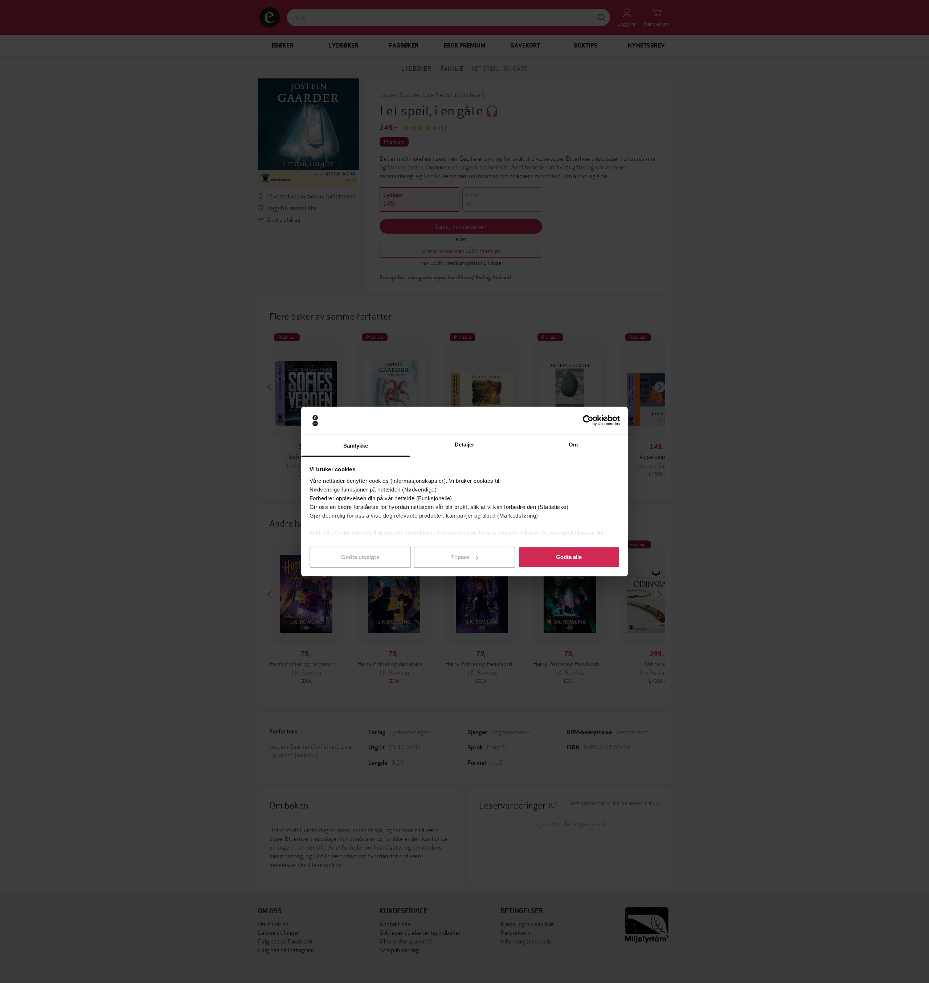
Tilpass (460, 557)
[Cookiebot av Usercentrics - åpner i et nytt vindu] (588, 420)
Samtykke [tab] (355, 446)
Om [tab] (573, 444)
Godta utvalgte (360, 557)
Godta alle (569, 557)
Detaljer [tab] (465, 444)
